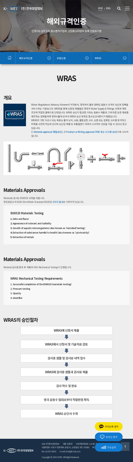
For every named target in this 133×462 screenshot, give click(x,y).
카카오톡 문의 (112, 426)
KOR (100, 8)
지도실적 (111, 447)
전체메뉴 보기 (127, 8)
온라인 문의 (111, 437)
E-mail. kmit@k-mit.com (70, 451)
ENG (108, 8)
